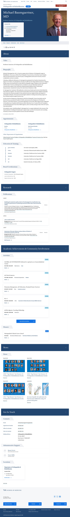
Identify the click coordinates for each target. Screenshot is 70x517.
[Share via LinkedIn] (8, 47)
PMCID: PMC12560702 (26, 209)
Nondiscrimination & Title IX (46, 509)
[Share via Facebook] (6, 47)
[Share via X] (4, 47)
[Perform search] (66, 1)
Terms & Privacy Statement (7, 511)
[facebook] (55, 496)
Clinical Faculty (6, 137)
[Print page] (14, 47)
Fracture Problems (14, 137)
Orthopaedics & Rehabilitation (25, 137)
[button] (57, 23)
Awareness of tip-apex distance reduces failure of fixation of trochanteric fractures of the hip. (18, 232)
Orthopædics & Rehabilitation (13, 6)
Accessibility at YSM (32, 509)
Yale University (18, 511)
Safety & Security (57, 509)
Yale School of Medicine (7, 4)
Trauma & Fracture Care (37, 137)
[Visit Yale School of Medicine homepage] (12, 490)
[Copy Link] (66, 54)
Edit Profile (5, 483)
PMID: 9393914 (32, 235)
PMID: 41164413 (19, 209)
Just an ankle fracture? (9, 219)
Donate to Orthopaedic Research (61, 6)
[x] (57, 496)
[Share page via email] (12, 47)
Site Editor (17, 509)
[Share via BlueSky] (10, 47)
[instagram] (60, 496)
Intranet (4, 509)
